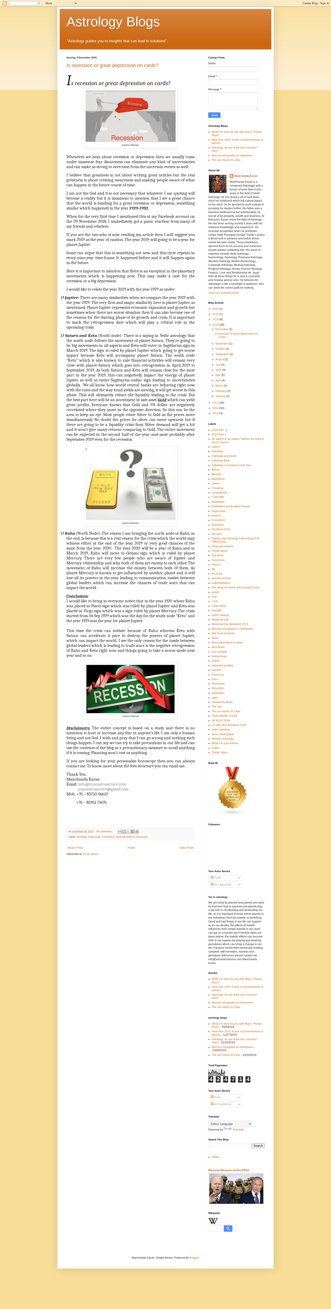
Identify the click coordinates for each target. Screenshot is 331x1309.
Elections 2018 (221, 529)
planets (216, 670)
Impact (216, 564)
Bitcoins (216, 474)
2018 (215, 324)
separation (218, 693)
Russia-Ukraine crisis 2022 (228, 1170)
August (220, 359)
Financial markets (125, 836)
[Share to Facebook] (132, 831)
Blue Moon (218, 479)
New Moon (218, 647)
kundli (215, 592)
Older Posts (186, 847)
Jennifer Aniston (221, 578)
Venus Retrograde (223, 734)
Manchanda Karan (246, 176)
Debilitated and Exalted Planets (231, 506)
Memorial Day (220, 619)
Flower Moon (220, 550)
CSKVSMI (218, 497)
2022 (215, 308)
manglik (216, 610)
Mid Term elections (223, 633)
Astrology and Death (224, 456)
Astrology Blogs (113, 21)
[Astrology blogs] (232, 814)
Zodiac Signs (220, 752)
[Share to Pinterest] (137, 831)
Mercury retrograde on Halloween (232, 155)
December (222, 329)
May (218, 375)
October (220, 348)
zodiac (216, 748)
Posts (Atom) (91, 854)
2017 (215, 402)
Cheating (217, 488)
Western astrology (223, 738)
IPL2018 (217, 573)
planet (215, 660)
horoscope (218, 560)
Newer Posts (75, 847)
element (217, 534)
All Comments (222, 884)
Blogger (194, 1257)
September (222, 354)
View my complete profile (223, 292)
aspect (216, 446)
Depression (94, 836)
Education (218, 524)
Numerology (219, 656)
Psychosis (218, 674)
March (219, 385)
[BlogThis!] (124, 831)
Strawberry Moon (222, 702)
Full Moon (218, 555)
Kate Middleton (221, 583)
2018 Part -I (219, 434)
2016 (215, 408)
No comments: (104, 831)
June (218, 370)
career (216, 483)
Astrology (82, 836)
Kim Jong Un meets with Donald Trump (235, 587)
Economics (108, 836)
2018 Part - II (219, 430)
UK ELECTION (221, 720)
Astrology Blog (220, 460)
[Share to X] (128, 831)
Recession (142, 836)
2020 (215, 314)
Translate (238, 1129)
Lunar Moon (219, 606)
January (220, 396)
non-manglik (219, 651)
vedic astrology (221, 729)
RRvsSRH (218, 688)
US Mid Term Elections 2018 (229, 725)
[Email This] (120, 831)
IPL (214, 569)
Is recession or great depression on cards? (112, 65)
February (221, 391)
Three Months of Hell (224, 715)
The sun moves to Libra (226, 160)
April (218, 380)
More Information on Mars (227, 642)
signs (215, 697)
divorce (216, 515)
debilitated (218, 501)
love (214, 596)
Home (131, 847)
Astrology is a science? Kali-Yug (231, 465)
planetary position (223, 665)
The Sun (217, 706)
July (218, 364)
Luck (215, 601)
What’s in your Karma (225, 743)
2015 (215, 413)
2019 (215, 319)
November (222, 343)
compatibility (219, 492)
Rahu (215, 679)
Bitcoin (216, 469)
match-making (220, 615)
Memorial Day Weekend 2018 (230, 624)
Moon (215, 638)
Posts (217, 877)
